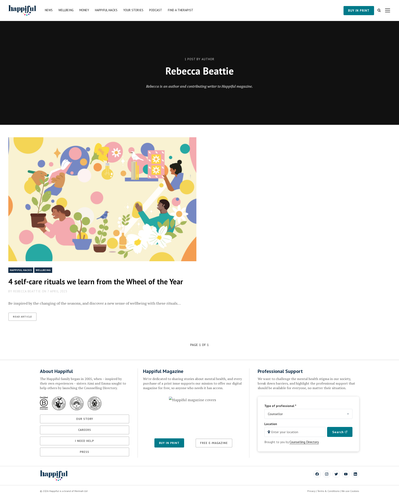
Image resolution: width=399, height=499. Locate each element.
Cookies (354, 491)
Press (84, 452)
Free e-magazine (214, 443)
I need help (84, 441)
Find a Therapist (180, 10)
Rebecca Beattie (27, 291)
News (49, 10)
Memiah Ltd (80, 491)
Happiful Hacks (106, 10)
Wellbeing (66, 10)
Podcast (155, 10)
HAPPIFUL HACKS (21, 270)
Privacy (311, 491)
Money (84, 10)
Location (270, 424)
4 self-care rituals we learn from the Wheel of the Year (95, 281)
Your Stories (133, 10)
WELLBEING (43, 270)
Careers (84, 430)
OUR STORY (84, 419)
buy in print (358, 10)
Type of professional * (280, 406)
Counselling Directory (304, 442)
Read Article (22, 316)
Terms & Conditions (328, 491)
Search (338, 432)
